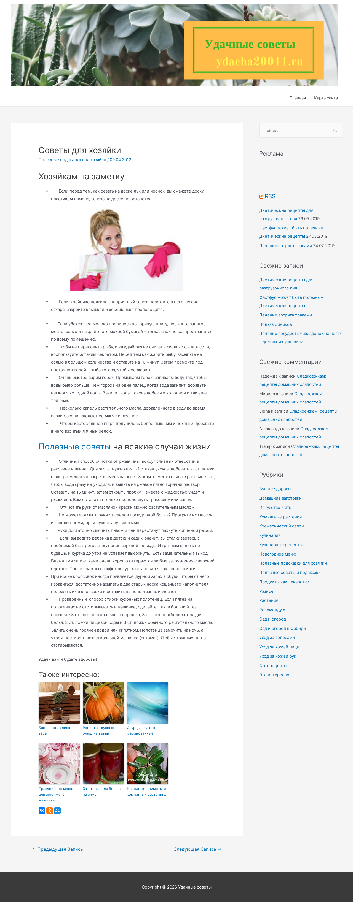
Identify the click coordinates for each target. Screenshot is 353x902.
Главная (298, 98)
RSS (270, 196)
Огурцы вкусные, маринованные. (142, 730)
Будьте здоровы (275, 488)
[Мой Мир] (57, 810)
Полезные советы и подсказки (290, 572)
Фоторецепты (273, 665)
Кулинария (269, 535)
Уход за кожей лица (279, 646)
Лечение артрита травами (285, 245)
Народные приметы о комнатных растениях (146, 791)
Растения (268, 600)
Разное (266, 591)
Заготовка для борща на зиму (102, 791)
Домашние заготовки (280, 498)
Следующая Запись (197, 849)
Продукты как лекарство (284, 581)
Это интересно (274, 674)
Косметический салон (281, 526)
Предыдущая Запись (57, 849)
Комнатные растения (280, 516)
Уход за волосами (277, 637)
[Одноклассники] (49, 810)
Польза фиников (275, 324)
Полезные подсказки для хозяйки (72, 159)
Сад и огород (272, 619)
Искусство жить (275, 507)
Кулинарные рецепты (281, 544)
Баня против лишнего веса (58, 730)
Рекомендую (272, 609)
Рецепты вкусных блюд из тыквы (98, 730)
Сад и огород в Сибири (282, 628)
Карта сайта (326, 98)
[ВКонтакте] (42, 810)
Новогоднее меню (277, 554)
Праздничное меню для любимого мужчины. (56, 794)
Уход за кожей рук (277, 656)
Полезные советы (75, 446)
